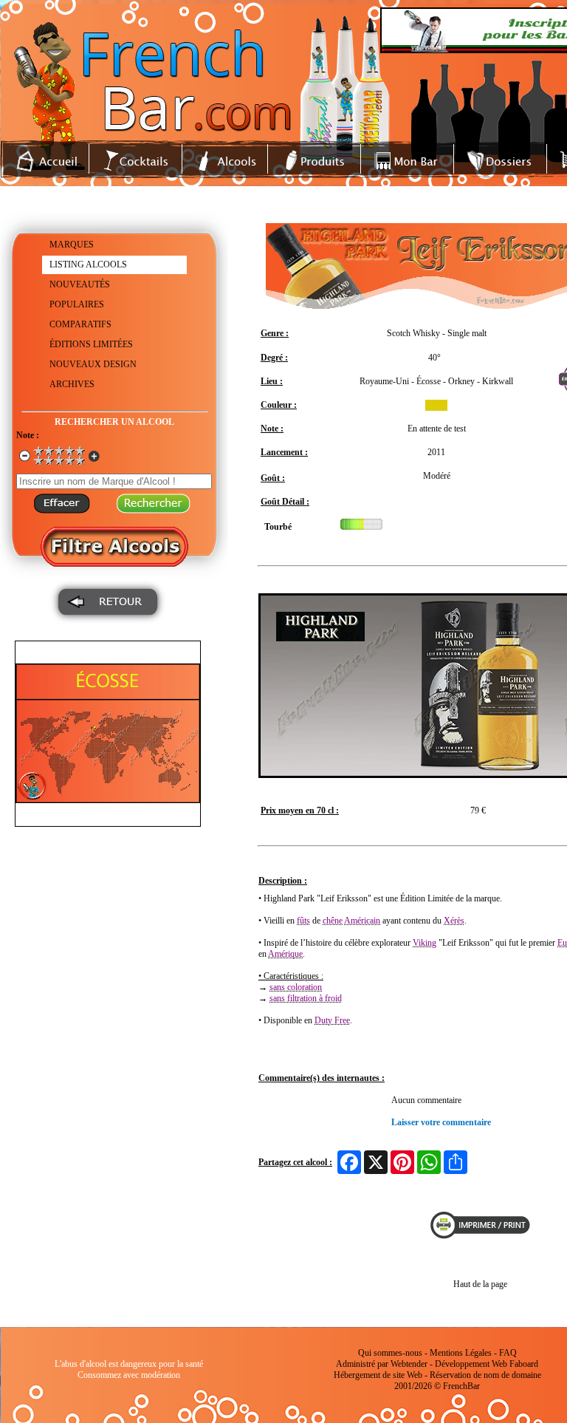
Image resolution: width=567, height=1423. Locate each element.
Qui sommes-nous (390, 1353)
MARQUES (71, 244)
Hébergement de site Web (378, 1375)
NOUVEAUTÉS (79, 284)
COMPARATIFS (80, 324)
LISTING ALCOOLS (88, 264)
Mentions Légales (461, 1353)
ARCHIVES (71, 384)
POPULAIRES (76, 304)
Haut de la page (480, 1284)
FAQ (508, 1353)
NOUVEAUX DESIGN (93, 364)
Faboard (523, 1364)
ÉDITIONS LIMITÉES (91, 344)
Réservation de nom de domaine (485, 1375)
